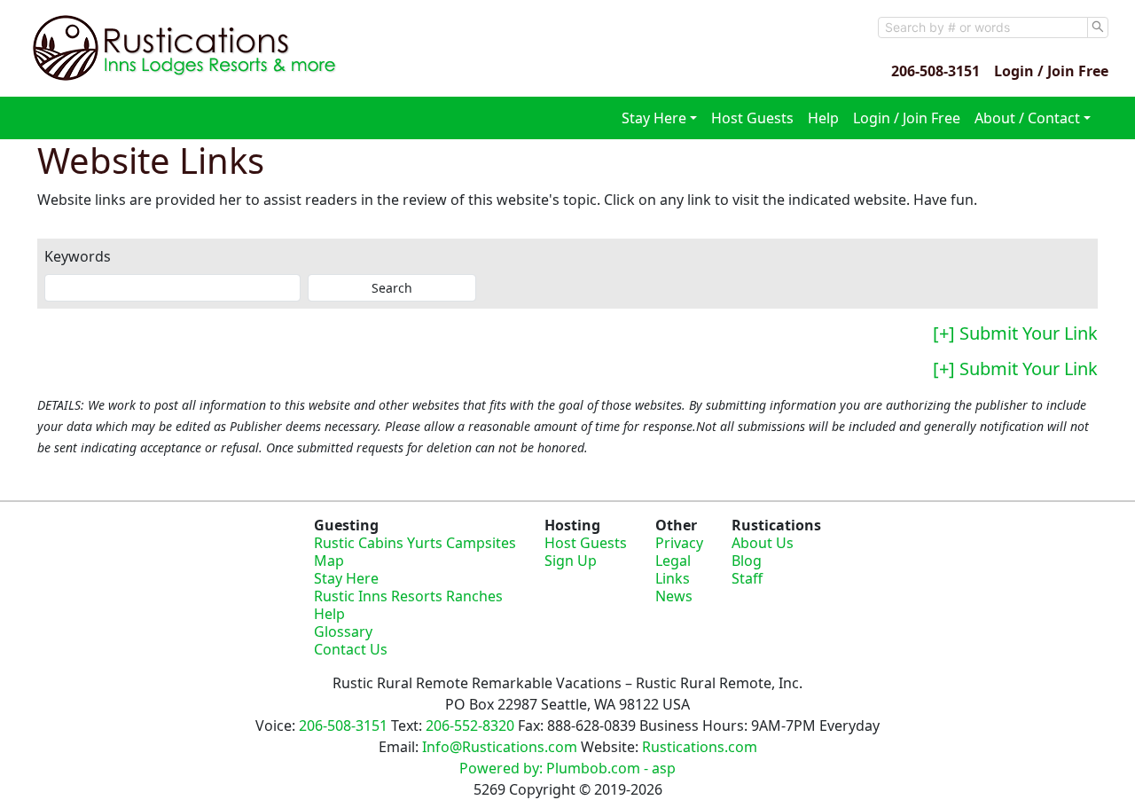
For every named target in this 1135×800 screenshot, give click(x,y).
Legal (673, 560)
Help (823, 118)
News (674, 596)
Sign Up (570, 560)
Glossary (343, 631)
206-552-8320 (470, 725)
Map (329, 560)
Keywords (77, 256)
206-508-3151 (935, 71)
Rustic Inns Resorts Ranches (408, 596)
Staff (747, 578)
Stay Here (346, 578)
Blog (747, 560)
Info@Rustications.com (499, 747)
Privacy (679, 543)
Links (672, 578)
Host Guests (752, 118)
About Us (763, 543)
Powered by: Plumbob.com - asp (567, 768)
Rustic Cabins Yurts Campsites (415, 543)
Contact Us (350, 649)
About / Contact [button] (1027, 118)
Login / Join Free (1051, 71)
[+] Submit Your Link (1015, 333)
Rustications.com (699, 747)
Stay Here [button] (654, 118)
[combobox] (983, 27)
